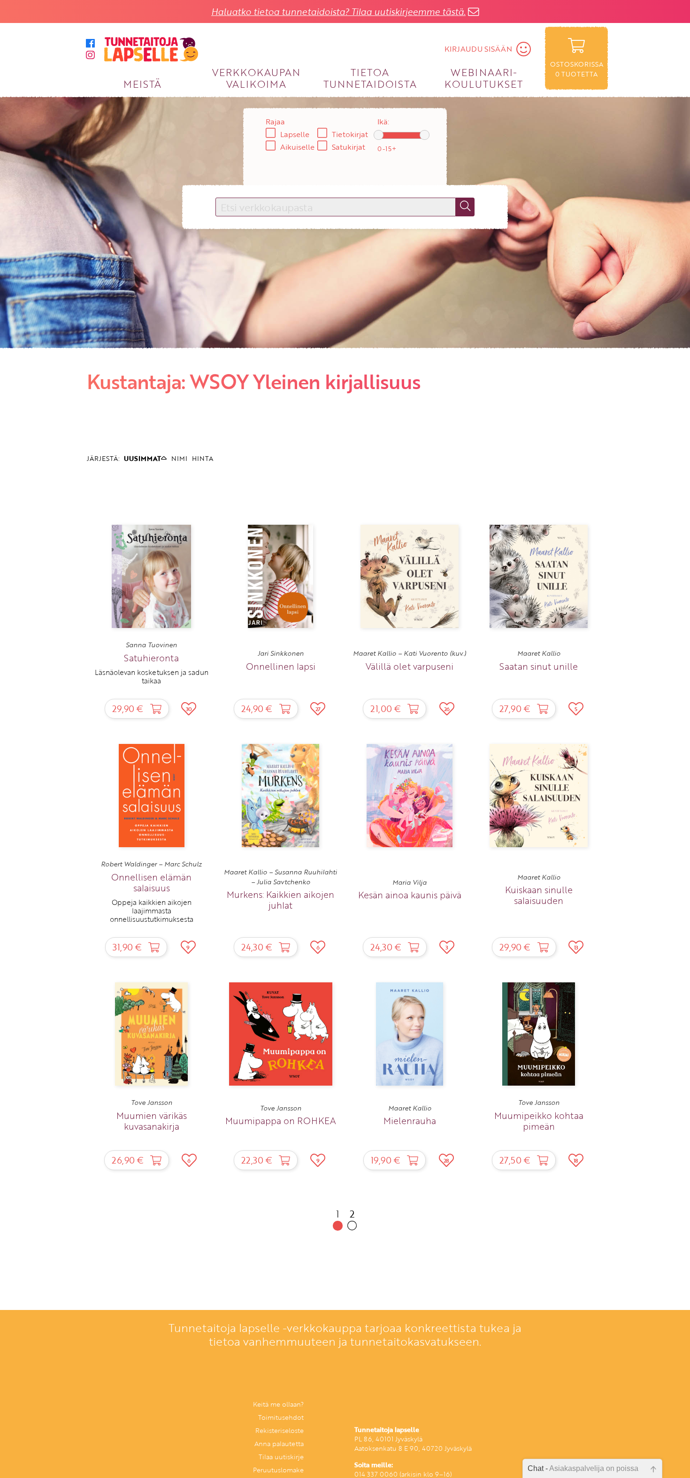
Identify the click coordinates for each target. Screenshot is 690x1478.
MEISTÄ (142, 84)
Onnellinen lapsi (280, 666)
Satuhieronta (151, 657)
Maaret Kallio (538, 653)
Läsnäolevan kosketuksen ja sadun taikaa (151, 676)
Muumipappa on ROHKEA (280, 1120)
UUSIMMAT (142, 458)
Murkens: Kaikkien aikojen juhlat (280, 900)
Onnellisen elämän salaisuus (151, 882)
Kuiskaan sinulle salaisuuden (539, 895)
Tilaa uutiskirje (281, 1457)
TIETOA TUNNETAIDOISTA (370, 78)
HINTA (202, 458)
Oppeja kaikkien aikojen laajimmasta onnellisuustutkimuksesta (151, 911)
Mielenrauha (409, 1120)
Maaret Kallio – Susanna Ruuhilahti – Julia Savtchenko (280, 876)
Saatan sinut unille (538, 666)
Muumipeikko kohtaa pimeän (538, 1121)
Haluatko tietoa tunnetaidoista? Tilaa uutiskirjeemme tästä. (338, 11)
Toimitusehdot (281, 1417)
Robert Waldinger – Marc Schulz (151, 864)
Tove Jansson (151, 1102)
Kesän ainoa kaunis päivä (409, 894)
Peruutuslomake (278, 1470)
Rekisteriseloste (279, 1430)
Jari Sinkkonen (281, 653)
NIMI (179, 458)
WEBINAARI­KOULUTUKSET (484, 78)
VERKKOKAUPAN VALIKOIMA (256, 78)
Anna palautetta (279, 1443)
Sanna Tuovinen (151, 645)
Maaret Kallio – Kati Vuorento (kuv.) (409, 653)
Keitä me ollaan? (278, 1404)
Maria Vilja (409, 882)
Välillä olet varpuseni (409, 666)
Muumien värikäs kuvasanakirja (151, 1121)
